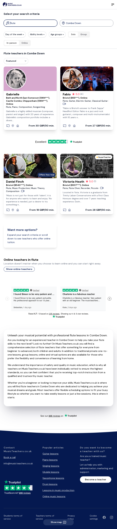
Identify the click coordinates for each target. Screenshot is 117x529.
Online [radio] (24, 43)
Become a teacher (95, 479)
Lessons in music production (58, 490)
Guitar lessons (50, 453)
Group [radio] (83, 34)
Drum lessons (50, 484)
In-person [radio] (12, 43)
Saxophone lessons (53, 478)
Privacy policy (71, 517)
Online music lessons (54, 496)
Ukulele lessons (51, 472)
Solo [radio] (73, 34)
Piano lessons (50, 459)
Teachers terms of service (45, 517)
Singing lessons (51, 466)
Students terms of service (13, 517)
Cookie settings (94, 517)
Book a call (10, 457)
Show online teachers (19, 269)
